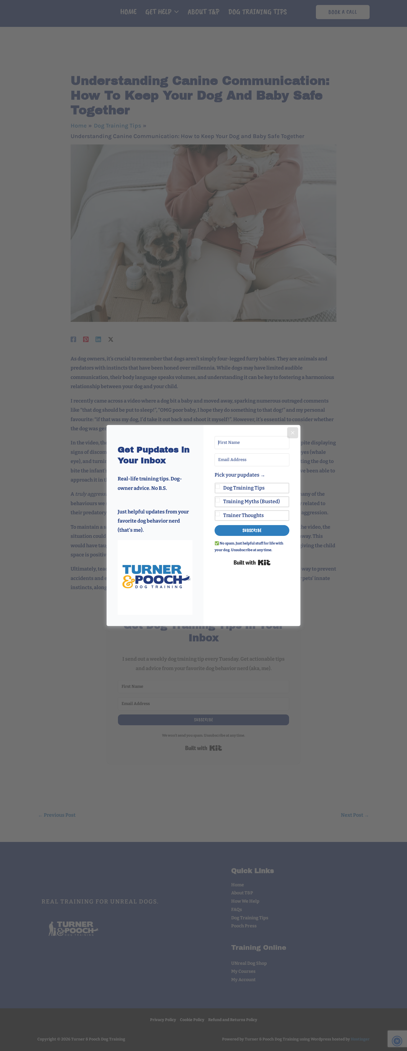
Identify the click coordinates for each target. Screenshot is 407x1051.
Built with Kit (252, 563)
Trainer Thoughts (243, 515)
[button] (155, 577)
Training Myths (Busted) (251, 501)
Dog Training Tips (244, 488)
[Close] (292, 432)
